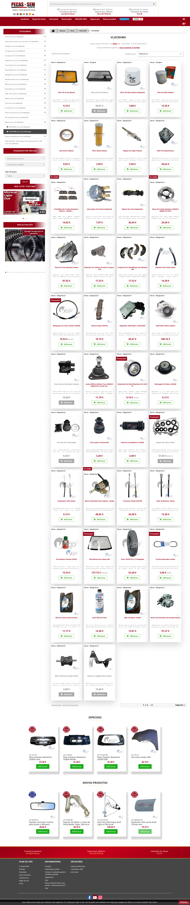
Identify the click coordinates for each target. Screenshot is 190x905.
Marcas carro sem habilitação (14, 122)
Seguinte (180, 705)
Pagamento (49, 877)
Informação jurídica (52, 869)
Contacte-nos (24, 878)
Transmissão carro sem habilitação (16, 65)
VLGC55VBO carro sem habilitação (19, 132)
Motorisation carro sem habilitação (15, 84)
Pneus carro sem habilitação (13, 103)
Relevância (160, 54)
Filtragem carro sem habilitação (15, 46)
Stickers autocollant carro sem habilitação (18, 136)
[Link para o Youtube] (94, 897)
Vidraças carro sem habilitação (14, 98)
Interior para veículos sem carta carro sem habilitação (21, 41)
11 (152, 705)
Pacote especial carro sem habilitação (16, 117)
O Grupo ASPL (24, 866)
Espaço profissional (78, 866)
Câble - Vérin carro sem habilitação (15, 94)
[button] (25, 19)
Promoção (22, 872)
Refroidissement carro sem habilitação (17, 79)
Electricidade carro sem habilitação (16, 70)
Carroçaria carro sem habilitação (15, 56)
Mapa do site (24, 881)
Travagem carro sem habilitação (15, 51)
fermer (184, 902)
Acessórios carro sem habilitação (15, 108)
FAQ (46, 888)
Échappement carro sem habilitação (16, 75)
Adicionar (43, 766)
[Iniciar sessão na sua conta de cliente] (184, 19)
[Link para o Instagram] (100, 897)
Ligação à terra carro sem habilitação (16, 60)
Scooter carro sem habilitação (14, 37)
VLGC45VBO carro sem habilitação (19, 127)
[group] (25, 202)
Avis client (74, 872)
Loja (46, 880)
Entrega (22, 869)
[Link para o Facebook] (89, 897)
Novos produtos (95, 782)
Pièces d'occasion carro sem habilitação (17, 113)
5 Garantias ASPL (77, 869)
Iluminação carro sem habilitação (15, 89)
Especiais (95, 717)
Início (21, 883)
